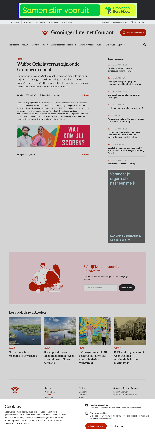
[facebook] (136, 22)
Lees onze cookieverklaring (17, 423)
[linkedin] (143, 22)
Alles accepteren (96, 426)
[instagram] (132, 22)
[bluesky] (140, 22)
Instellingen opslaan (118, 426)
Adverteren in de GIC (120, 22)
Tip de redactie (104, 22)
